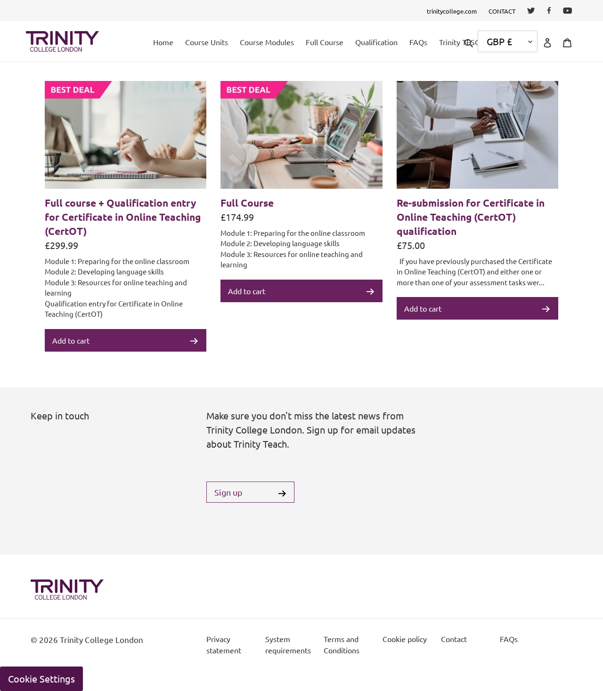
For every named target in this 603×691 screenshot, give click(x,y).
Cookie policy (405, 638)
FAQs (509, 638)
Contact (454, 638)
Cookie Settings (41, 678)
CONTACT (502, 11)
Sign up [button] (228, 492)
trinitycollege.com (452, 11)
